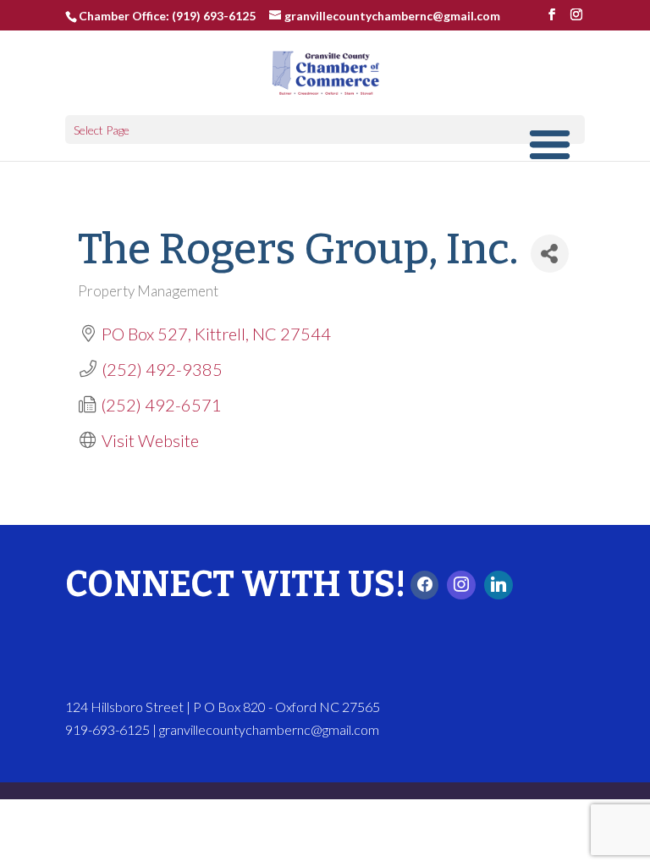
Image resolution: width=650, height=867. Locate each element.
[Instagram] (461, 585)
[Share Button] (550, 254)
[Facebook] (424, 585)
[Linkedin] (498, 585)
